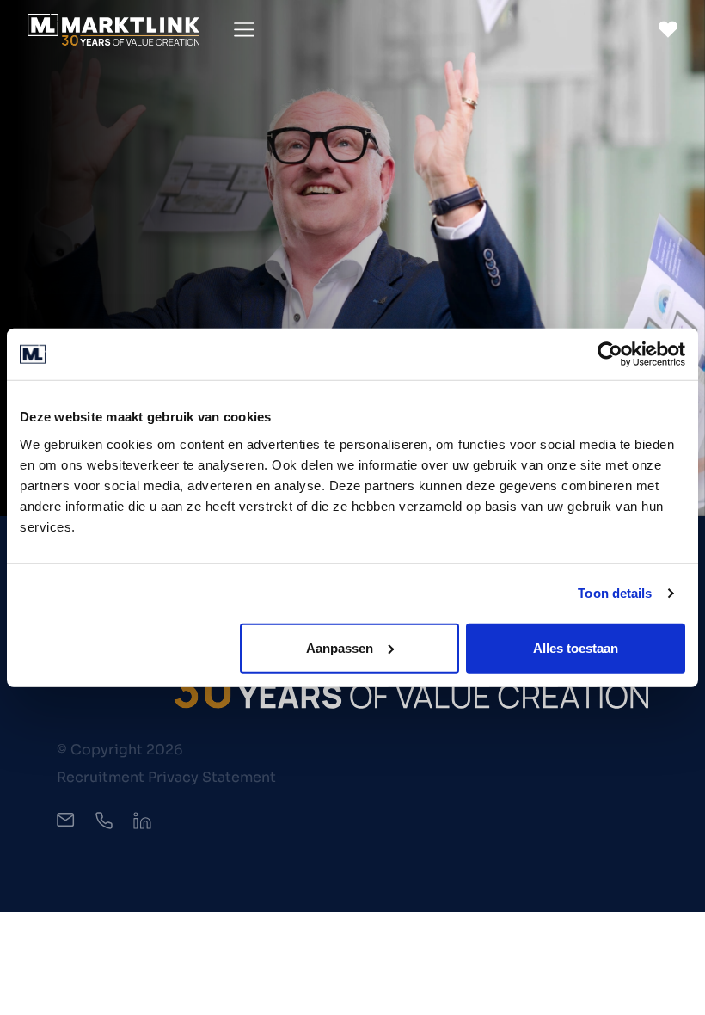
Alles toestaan (575, 647)
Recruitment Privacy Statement (166, 777)
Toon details (615, 593)
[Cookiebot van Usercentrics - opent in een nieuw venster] (610, 354)
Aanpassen (339, 647)
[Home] (113, 30)
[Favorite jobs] (668, 29)
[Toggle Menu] (244, 29)
